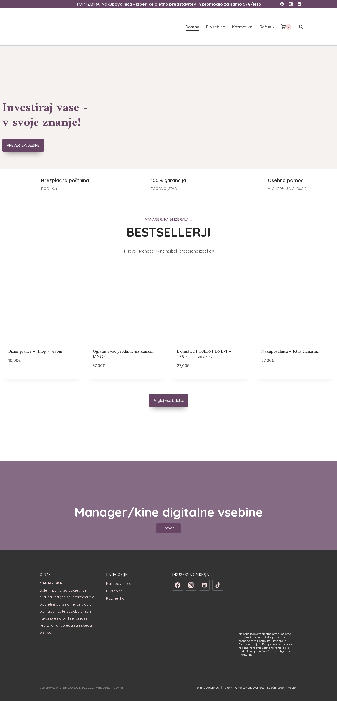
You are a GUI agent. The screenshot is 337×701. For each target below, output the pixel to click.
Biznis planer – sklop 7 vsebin (35, 351)
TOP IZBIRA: (168, 4)
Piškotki (228, 687)
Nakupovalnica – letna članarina (290, 351)
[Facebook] (282, 4)
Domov (192, 26)
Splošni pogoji (276, 687)
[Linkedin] (299, 4)
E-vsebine (215, 26)
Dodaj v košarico (42, 376)
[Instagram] (291, 4)
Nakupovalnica (118, 583)
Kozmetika (242, 26)
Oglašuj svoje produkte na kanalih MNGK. (123, 354)
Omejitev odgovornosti (250, 687)
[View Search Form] (298, 27)
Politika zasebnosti (207, 687)
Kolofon (292, 687)
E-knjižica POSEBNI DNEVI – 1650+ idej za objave (204, 354)
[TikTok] (217, 585)
